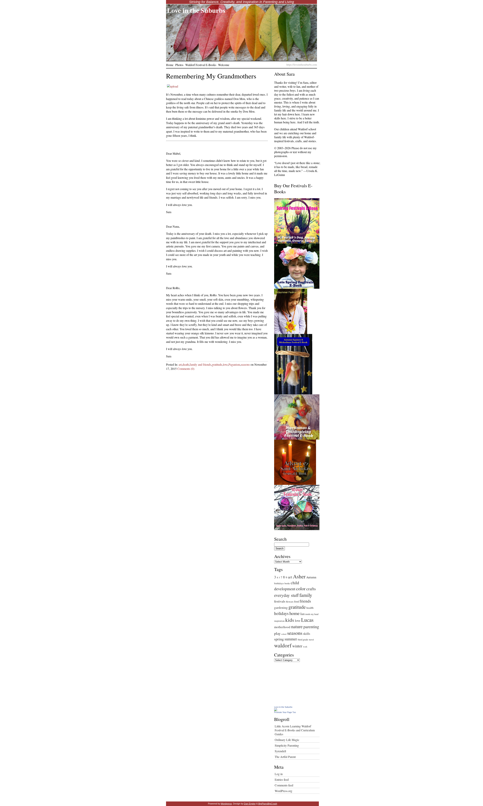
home (294, 613)
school (283, 634)
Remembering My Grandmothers (211, 75)
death (185, 364)
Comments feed (284, 785)
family (305, 595)
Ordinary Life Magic (287, 740)
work (305, 646)
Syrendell (280, 751)
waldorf (282, 645)
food (296, 601)
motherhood (282, 627)
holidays (281, 613)
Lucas (307, 619)
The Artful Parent (285, 757)
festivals (279, 601)
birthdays (279, 583)
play (277, 633)
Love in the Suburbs (196, 10)
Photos (179, 65)
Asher (299, 576)
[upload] (172, 86)
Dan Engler (250, 803)
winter (297, 646)
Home (169, 65)
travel (311, 639)
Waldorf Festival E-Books (200, 65)
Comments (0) (185, 369)
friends (305, 601)
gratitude (217, 364)
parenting (311, 626)
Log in (279, 774)
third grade (303, 639)
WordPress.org (283, 791)
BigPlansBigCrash (267, 803)
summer (291, 639)
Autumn (311, 577)
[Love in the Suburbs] (275, 710)
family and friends (200, 364)
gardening (281, 607)
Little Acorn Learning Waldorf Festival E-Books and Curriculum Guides (295, 730)
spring (279, 639)
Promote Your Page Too (285, 712)
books (287, 583)
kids (289, 619)
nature (297, 626)
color (300, 588)
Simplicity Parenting (287, 745)
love (225, 364)
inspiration (279, 621)
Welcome (223, 65)
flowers (289, 601)
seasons (245, 364)
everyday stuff (286, 595)
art (180, 364)
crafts (311, 588)
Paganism (234, 364)
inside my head (311, 614)
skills (306, 633)
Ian (302, 614)
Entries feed (282, 779)
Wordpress (226, 803)
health (310, 607)
